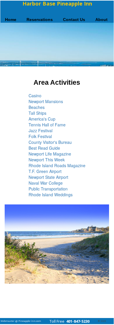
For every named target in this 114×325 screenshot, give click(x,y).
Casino (35, 95)
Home (10, 19)
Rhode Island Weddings (51, 194)
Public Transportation (48, 189)
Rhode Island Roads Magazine (57, 165)
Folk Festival (40, 136)
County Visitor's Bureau (50, 142)
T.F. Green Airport (45, 171)
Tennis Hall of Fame (47, 125)
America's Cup (42, 119)
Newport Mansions (46, 101)
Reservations (40, 19)
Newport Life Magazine (50, 154)
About (101, 19)
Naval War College (46, 183)
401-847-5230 (77, 321)
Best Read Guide (44, 148)
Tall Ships (37, 113)
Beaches (37, 107)
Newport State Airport (48, 177)
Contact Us (74, 19)
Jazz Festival (40, 130)
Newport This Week (47, 159)
